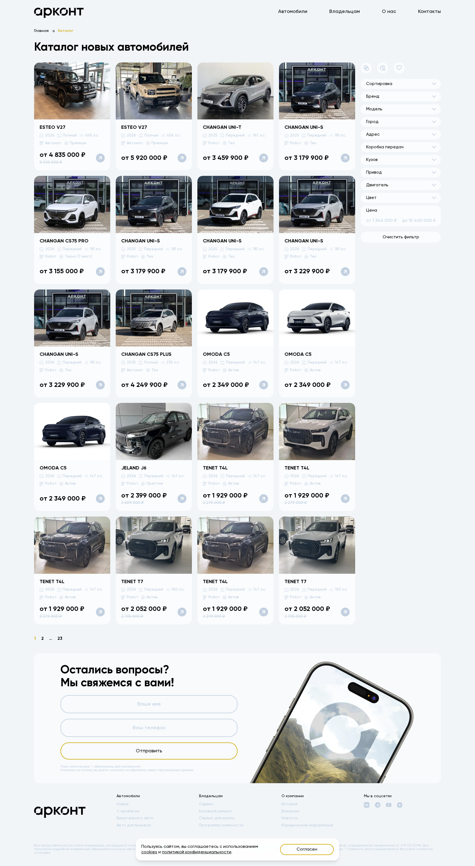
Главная (41, 31)
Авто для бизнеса (134, 825)
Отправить (149, 750)
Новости (289, 818)
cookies (149, 852)
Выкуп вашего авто (135, 818)
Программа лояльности (221, 825)
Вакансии (290, 811)
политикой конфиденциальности (196, 852)
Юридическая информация (307, 825)
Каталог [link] (65, 31)
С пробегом (128, 811)
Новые (123, 804)
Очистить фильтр (401, 237)
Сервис (206, 804)
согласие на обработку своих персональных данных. (151, 770)
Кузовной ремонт (215, 811)
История (289, 804)
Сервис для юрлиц (217, 818)
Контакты (429, 11)
